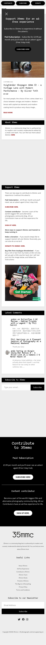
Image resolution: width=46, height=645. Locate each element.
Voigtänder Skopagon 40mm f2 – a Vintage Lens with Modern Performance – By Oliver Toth (22, 88)
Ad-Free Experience (23, 569)
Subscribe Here (23, 49)
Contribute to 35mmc (23, 572)
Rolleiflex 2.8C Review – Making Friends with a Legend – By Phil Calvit (24, 322)
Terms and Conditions (23, 590)
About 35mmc (23, 566)
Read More (8, 112)
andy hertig (17, 351)
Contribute (8, 3)
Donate (38, 3)
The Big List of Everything (23, 584)
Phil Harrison (18, 340)
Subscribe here (23, 477)
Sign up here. (10, 225)
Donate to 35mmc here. (15, 246)
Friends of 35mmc (23, 581)
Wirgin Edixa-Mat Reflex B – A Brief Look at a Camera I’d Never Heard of (25, 354)
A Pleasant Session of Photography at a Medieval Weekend (26, 341)
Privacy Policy (23, 587)
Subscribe (23, 3)
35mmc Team (23, 575)
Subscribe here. (11, 207)
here (13, 135)
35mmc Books (23, 578)
